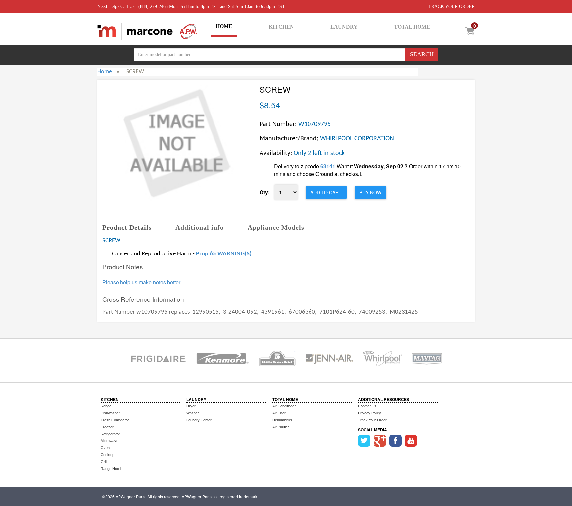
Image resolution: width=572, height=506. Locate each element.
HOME (224, 26)
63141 (327, 166)
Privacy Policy (369, 413)
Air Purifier (280, 427)
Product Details (127, 227)
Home (104, 72)
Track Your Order (372, 420)
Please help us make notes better (141, 282)
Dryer (191, 406)
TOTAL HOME (412, 27)
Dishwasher (110, 413)
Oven (105, 448)
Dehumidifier (282, 420)
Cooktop (107, 455)
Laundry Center (199, 420)
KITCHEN (281, 27)
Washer (192, 413)
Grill (104, 462)
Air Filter (279, 413)
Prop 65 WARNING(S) (224, 254)
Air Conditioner (284, 406)
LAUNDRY (344, 27)
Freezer (107, 427)
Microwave (109, 441)
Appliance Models (276, 227)
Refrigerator (110, 434)
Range (106, 406)
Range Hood (111, 469)
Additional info (199, 227)
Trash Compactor (115, 420)
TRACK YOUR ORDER (451, 6)
